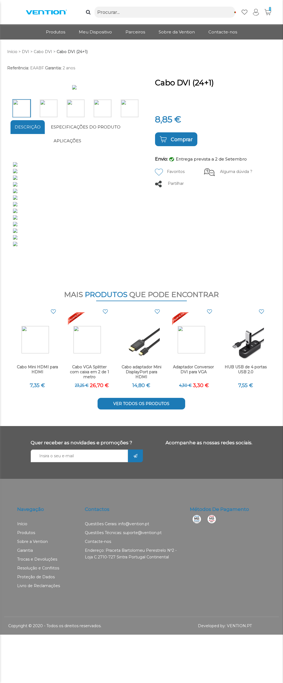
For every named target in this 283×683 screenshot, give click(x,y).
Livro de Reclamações (38, 585)
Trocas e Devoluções (37, 559)
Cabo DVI (43, 51)
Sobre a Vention (32, 541)
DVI (25, 51)
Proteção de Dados (36, 576)
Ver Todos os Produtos (141, 403)
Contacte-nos (98, 541)
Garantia (25, 550)
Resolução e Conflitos (38, 568)
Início (12, 51)
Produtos (26, 532)
